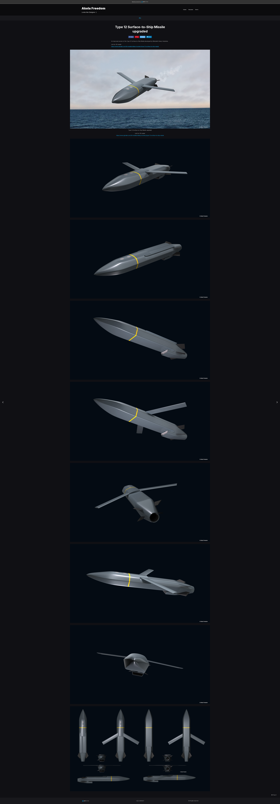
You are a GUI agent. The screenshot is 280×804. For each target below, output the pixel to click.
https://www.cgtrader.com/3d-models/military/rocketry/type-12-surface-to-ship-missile (135, 46)
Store (196, 9)
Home (184, 9)
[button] (274, 794)
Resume (191, 9)
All (140, 18)
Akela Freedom (93, 8)
